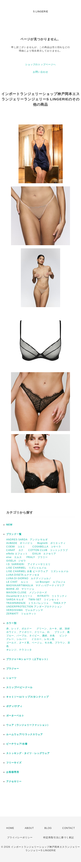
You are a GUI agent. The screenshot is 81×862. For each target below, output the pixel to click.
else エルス (14, 557)
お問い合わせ (40, 72)
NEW (9, 524)
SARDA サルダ (15, 599)
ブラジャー (12, 668)
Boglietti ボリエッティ (51, 543)
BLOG (48, 828)
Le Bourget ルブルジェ (51, 582)
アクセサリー (14, 781)
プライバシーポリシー (20, 837)
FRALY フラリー (37, 557)
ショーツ (11, 678)
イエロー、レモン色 (42, 639)
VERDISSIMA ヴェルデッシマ (24, 610)
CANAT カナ (15, 550)
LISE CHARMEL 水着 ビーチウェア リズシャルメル (37, 571)
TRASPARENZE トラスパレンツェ (27, 603)
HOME (10, 828)
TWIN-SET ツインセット (44, 599)
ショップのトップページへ (40, 64)
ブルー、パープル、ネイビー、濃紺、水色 (30, 635)
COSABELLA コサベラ (46, 546)
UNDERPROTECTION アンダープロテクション (34, 606)
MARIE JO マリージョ (20, 589)
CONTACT (68, 828)
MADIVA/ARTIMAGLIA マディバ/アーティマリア (35, 585)
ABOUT (29, 828)
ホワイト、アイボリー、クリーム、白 (28, 632)
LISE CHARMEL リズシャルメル (26, 567)
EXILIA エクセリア (44, 553)
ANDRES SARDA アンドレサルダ (27, 539)
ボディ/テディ (14, 706)
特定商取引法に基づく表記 (58, 837)
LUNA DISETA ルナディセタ (23, 574)
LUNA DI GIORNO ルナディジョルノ (28, 578)
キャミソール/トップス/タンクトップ (27, 696)
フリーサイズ (14, 762)
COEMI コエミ (17, 546)
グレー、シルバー (16, 639)
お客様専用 (12, 772)
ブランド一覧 (14, 534)
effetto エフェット (17, 553)
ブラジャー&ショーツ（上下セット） (27, 659)
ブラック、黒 (62, 632)
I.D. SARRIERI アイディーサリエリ (28, 564)
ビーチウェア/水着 (17, 743)
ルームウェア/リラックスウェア (24, 734)
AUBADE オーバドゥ (19, 543)
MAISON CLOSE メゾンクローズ (26, 592)
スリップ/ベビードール (19, 687)
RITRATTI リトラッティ (52, 596)
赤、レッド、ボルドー (19, 628)
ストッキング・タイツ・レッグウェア (28, 753)
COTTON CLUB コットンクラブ (48, 550)
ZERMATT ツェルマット (21, 613)
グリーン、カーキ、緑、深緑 (53, 628)
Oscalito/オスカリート (19, 596)
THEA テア (59, 603)
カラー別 (11, 623)
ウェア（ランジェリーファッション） (28, 725)
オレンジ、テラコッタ (19, 649)
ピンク (63, 635)
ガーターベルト (15, 715)
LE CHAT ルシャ (18, 582)
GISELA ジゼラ (16, 560)
